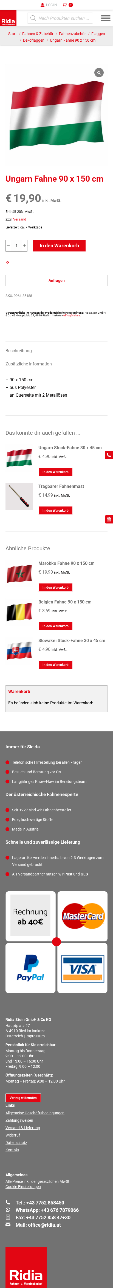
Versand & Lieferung (22, 1128)
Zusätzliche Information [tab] (28, 364)
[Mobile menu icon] (105, 18)
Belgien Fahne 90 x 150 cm (65, 602)
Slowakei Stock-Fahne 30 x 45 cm (71, 640)
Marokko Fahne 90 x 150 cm (66, 563)
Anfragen (57, 280)
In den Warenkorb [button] (56, 472)
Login (51, 5)
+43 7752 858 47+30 (48, 1217)
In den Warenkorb (59, 245)
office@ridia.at (72, 315)
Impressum (35, 1036)
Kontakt (12, 1150)
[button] (18, 8)
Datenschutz (16, 1142)
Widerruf (12, 1135)
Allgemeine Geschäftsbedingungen (34, 1113)
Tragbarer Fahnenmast (61, 486)
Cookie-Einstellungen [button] (23, 1186)
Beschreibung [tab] (18, 350)
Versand (19, 219)
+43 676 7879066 (60, 1210)
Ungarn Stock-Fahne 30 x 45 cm (70, 447)
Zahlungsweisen (19, 1120)
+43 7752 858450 (45, 1203)
